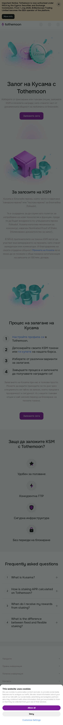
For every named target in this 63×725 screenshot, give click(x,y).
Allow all (31, 707)
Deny (31, 714)
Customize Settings (31, 720)
